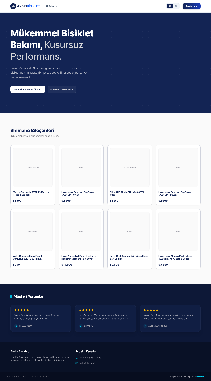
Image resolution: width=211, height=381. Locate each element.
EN (176, 6)
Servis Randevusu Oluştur (28, 89)
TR (170, 6)
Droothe (200, 376)
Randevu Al (192, 6)
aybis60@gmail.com (90, 363)
